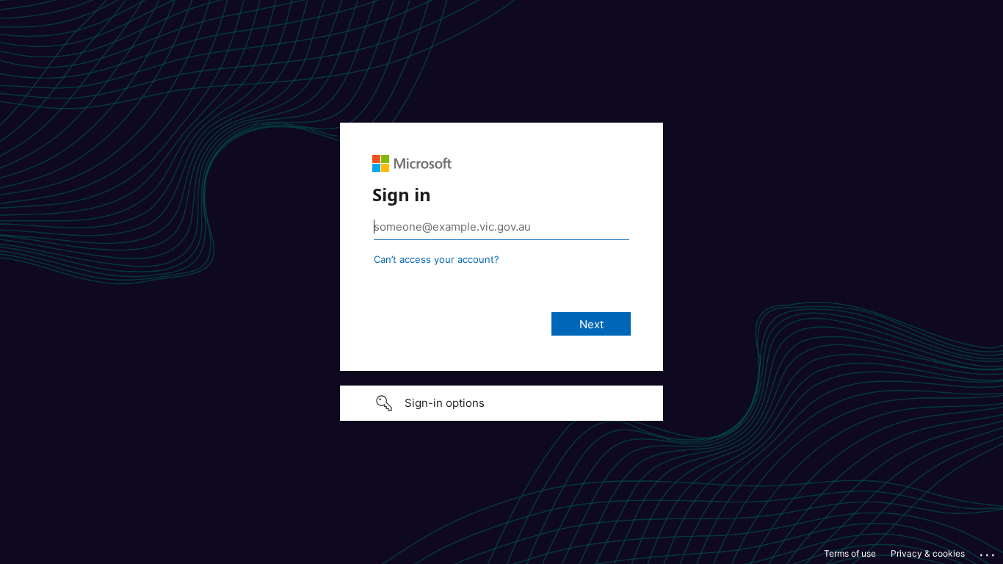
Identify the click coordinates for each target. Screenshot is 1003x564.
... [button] (988, 551)
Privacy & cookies (928, 553)
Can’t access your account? (436, 259)
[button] (501, 403)
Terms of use (850, 553)
